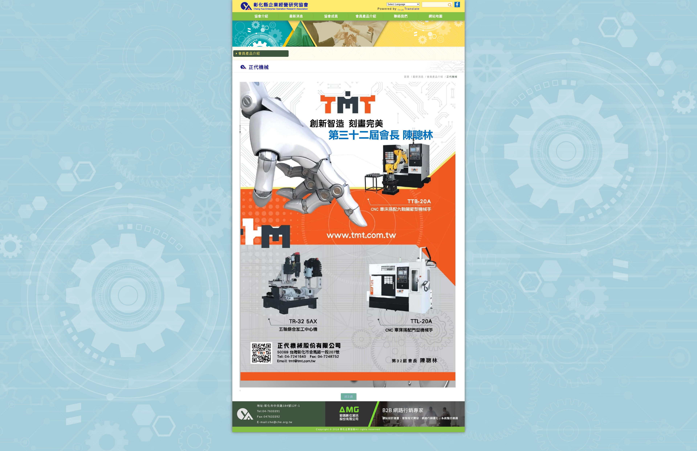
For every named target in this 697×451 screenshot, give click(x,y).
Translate (412, 8)
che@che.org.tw (280, 422)
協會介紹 (261, 16)
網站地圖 (436, 16)
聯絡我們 (401, 16)
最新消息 (296, 16)
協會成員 (331, 16)
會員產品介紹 (366, 16)
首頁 (406, 76)
